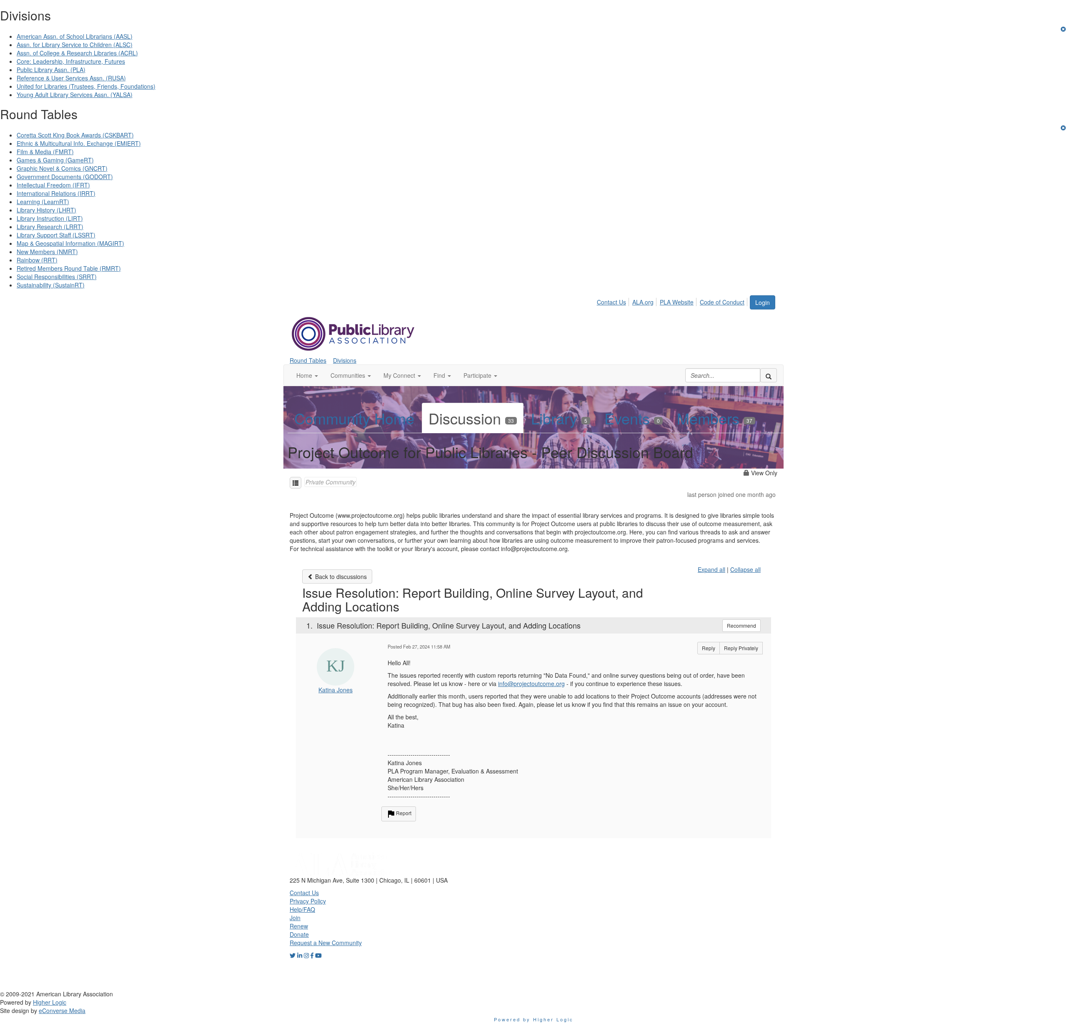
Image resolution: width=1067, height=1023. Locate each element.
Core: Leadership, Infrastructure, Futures (71, 61)
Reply (708, 647)
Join (295, 917)
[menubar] (673, 300)
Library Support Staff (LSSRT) (56, 235)
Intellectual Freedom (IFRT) (53, 185)
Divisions (344, 360)
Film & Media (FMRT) (45, 151)
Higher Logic (49, 1002)
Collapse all (745, 569)
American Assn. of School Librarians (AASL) (75, 36)
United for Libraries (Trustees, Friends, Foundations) (86, 86)
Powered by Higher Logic (534, 1019)
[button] (307, 375)
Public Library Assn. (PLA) (51, 69)
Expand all (711, 569)
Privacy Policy (308, 901)
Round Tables (308, 360)
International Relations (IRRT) (56, 193)
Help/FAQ (302, 909)
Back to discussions (340, 576)
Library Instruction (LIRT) (50, 218)
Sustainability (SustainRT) (51, 285)
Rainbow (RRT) (37, 260)
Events (632, 418)
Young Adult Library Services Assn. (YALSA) (75, 94)
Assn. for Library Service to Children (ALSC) (75, 44)
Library (559, 418)
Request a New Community (326, 942)
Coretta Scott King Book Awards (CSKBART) (75, 135)
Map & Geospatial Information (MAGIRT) (70, 243)
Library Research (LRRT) (50, 226)
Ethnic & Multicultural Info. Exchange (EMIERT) (79, 143)
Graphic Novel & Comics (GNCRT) (62, 168)
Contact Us (611, 302)
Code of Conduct (722, 302)
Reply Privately (741, 647)
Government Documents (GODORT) (65, 176)
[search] (768, 375)
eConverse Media (62, 1010)
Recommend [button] (741, 625)
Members (714, 418)
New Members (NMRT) (47, 251)
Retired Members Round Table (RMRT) (69, 268)
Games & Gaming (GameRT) (55, 160)
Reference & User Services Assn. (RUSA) (71, 78)
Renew (299, 926)
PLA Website (677, 302)
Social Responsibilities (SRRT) (57, 276)
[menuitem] (613, 300)
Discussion (471, 418)
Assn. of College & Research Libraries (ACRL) (77, 53)
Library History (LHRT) (46, 210)
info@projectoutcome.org (531, 683)
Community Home (354, 418)
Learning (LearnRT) (43, 201)
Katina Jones (335, 690)
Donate (299, 934)
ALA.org (643, 302)
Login (762, 302)
